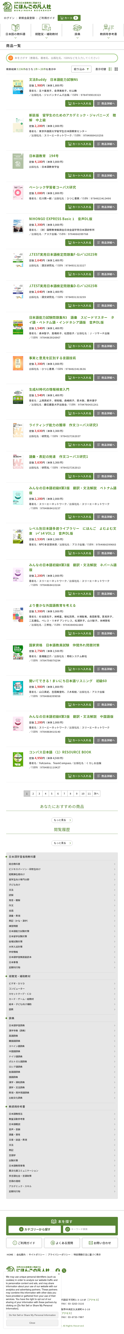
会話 (11, 910)
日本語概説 (14, 1124)
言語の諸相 (14, 1181)
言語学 (12, 1155)
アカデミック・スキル (20, 1186)
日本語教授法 (15, 1113)
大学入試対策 (15, 946)
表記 (11, 1150)
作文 (11, 905)
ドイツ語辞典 (15, 1056)
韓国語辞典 (14, 1040)
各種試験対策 (15, 941)
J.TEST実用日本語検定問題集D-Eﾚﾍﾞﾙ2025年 (63, 285)
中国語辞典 (14, 1051)
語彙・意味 (14, 1134)
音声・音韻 (14, 1129)
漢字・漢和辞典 (17, 1082)
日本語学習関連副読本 (20, 957)
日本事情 (13, 962)
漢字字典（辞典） (18, 1030)
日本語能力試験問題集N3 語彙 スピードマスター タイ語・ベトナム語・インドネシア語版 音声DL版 (71, 320)
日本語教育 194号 (44, 155)
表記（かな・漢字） (19, 920)
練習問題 (13, 926)
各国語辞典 (14, 1071)
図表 (11, 1009)
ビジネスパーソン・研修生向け (25, 869)
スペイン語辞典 (17, 1046)
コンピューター (17, 988)
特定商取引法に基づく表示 (87, 1254)
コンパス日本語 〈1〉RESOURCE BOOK (60, 752)
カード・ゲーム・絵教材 (21, 999)
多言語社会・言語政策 (20, 1175)
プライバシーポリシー (59, 1254)
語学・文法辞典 (17, 1087)
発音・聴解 (14, 900)
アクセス (93, 1299)
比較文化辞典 (15, 1097)
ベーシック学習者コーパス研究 (52, 187)
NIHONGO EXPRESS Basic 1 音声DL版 (60, 218)
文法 (11, 889)
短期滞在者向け (17, 874)
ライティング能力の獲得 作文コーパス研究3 (63, 425)
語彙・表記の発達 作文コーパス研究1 (58, 456)
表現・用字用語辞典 (19, 1092)
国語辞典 (13, 1077)
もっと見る (60, 820)
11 (89, 793)
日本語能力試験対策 (19, 931)
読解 (11, 895)
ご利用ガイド (47, 18)
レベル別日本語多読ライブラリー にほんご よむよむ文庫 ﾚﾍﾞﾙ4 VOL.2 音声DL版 (72, 531)
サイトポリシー (37, 1254)
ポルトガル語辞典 (18, 1061)
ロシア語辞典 (15, 1066)
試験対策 (13, 1160)
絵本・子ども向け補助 (20, 1004)
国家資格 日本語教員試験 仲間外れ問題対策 (64, 645)
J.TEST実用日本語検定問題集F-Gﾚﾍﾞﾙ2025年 (63, 254)
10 (83, 793)
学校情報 (13, 951)
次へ (96, 793)
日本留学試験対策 (18, 936)
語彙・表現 (14, 915)
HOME (10, 1254)
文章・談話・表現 (18, 1139)
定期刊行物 (14, 967)
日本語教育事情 (17, 1165)
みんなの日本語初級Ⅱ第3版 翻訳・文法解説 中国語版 (71, 716)
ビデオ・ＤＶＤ (17, 983)
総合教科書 (14, 863)
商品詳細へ (108, 103)
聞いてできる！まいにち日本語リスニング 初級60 (68, 680)
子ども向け (14, 884)
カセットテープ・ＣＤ (20, 993)
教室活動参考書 (17, 1119)
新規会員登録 (27, 18)
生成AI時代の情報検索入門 (49, 389)
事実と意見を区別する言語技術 (52, 357)
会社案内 (21, 1254)
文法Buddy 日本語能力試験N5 (53, 79)
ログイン (9, 18)
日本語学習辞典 (17, 1025)
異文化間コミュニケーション (23, 1170)
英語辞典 (13, 1035)
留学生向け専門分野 (19, 879)
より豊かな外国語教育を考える (52, 605)
